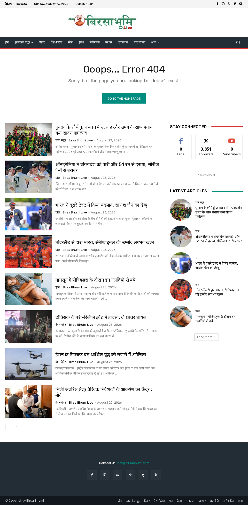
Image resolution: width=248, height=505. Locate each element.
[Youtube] (241, 4)
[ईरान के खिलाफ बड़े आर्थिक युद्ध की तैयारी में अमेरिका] (28, 364)
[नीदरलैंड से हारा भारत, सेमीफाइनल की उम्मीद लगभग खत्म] (28, 251)
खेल (57, 177)
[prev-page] (8, 427)
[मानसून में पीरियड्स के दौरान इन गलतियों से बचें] (28, 289)
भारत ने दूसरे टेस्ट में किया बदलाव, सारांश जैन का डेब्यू (101, 205)
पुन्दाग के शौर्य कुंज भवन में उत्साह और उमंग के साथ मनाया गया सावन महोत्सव (104, 130)
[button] (238, 42)
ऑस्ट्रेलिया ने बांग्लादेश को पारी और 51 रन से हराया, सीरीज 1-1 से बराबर (218, 239)
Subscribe (232, 138)
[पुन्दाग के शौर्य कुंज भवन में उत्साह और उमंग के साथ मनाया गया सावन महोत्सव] (28, 139)
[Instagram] (223, 4)
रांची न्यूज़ (60, 140)
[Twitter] (229, 4)
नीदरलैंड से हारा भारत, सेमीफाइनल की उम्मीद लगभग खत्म (104, 242)
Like (181, 138)
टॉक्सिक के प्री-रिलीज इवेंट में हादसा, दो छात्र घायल (100, 317)
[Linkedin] (117, 475)
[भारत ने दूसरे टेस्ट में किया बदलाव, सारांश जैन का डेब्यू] (28, 214)
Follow (206, 138)
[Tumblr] (143, 475)
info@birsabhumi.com (133, 463)
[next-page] (16, 427)
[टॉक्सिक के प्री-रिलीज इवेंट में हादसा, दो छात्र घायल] (28, 326)
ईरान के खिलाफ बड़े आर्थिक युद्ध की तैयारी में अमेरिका (100, 355)
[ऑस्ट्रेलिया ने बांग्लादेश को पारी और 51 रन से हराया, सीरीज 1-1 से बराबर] (28, 177)
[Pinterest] (130, 475)
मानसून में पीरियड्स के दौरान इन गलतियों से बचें (95, 280)
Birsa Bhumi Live (81, 140)
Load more (204, 337)
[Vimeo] (235, 4)
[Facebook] (217, 4)
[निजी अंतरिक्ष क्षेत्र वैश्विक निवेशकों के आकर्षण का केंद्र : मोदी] (28, 401)
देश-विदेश (60, 324)
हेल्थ (57, 287)
